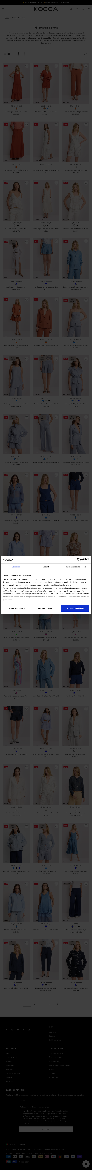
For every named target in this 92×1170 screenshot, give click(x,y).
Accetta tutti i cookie (75, 608)
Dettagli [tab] (46, 567)
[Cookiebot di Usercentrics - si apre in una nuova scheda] (78, 560)
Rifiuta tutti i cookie (17, 608)
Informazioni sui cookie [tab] (76, 567)
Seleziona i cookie (44, 608)
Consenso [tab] (16, 567)
